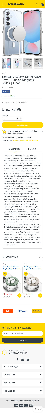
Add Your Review (7, 87)
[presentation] (40, 257)
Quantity (5, 115)
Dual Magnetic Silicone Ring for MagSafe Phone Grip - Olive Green (11, 268)
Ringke (4, 74)
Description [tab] (14, 148)
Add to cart (24, 125)
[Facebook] (17, 359)
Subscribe (22, 340)
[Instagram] (22, 359)
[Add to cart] (19, 295)
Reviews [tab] (32, 148)
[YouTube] (28, 359)
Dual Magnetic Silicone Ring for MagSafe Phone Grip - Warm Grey (32, 268)
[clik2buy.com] (16, 4)
